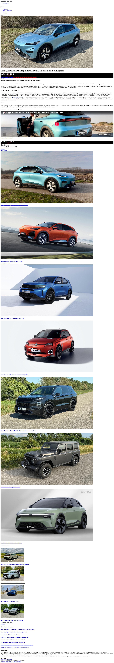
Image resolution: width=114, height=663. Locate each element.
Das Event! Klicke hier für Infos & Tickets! (25, 77)
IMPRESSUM (9, 661)
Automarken (5, 13)
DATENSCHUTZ (17, 661)
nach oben (3, 624)
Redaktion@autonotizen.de (6, 659)
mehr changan (4, 150)
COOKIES (3, 661)
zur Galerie (3, 149)
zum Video (7, 138)
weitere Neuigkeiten (5, 263)
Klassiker (5, 11)
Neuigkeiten (5, 9)
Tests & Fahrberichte (7, 10)
